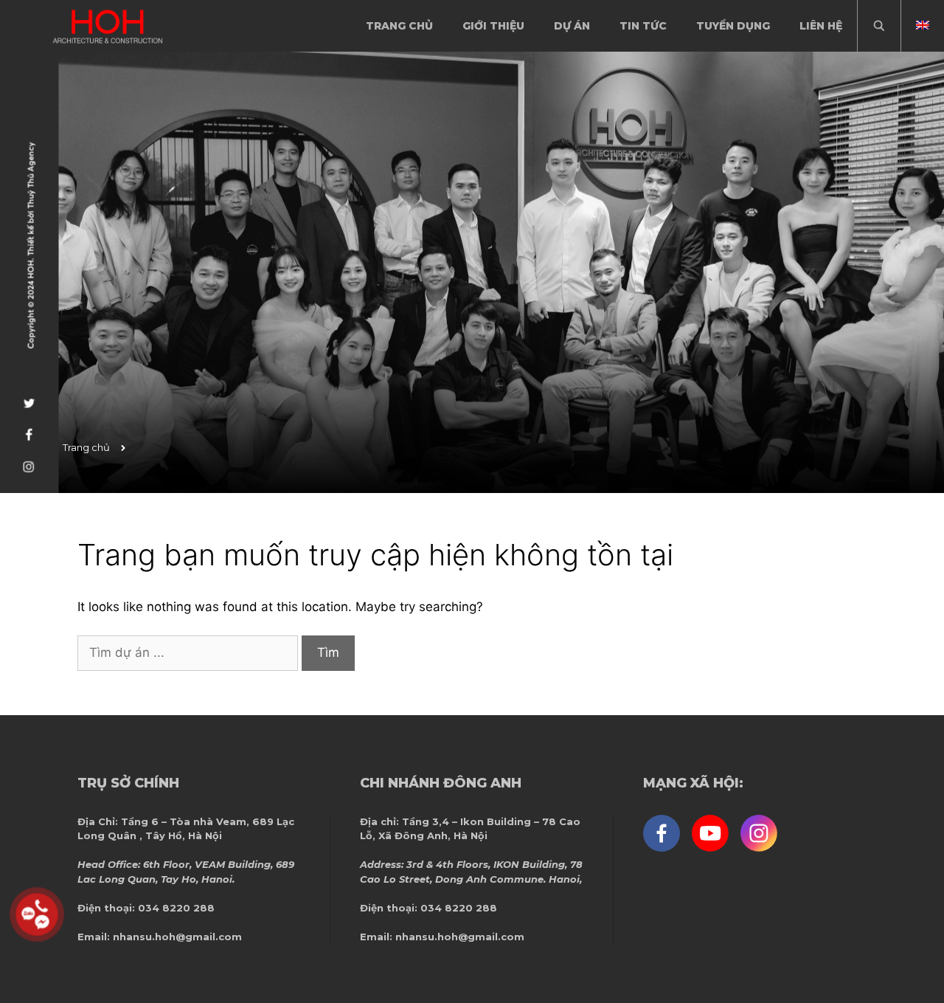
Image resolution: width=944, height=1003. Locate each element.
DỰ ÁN (572, 25)
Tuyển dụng (733, 25)
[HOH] (107, 26)
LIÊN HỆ (820, 25)
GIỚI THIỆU (493, 25)
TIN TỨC (643, 25)
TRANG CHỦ (399, 25)
